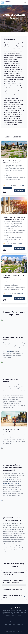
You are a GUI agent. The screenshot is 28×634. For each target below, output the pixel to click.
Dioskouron (6, 479)
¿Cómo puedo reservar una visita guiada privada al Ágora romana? (12, 589)
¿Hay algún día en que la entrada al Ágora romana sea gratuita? (13, 581)
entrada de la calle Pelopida (11, 483)
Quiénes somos (14, 621)
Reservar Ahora (19, 190)
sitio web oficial (7, 351)
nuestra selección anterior (12, 349)
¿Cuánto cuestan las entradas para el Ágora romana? (13, 573)
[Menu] (25, 2)
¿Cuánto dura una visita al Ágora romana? (12, 596)
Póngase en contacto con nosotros (14, 624)
